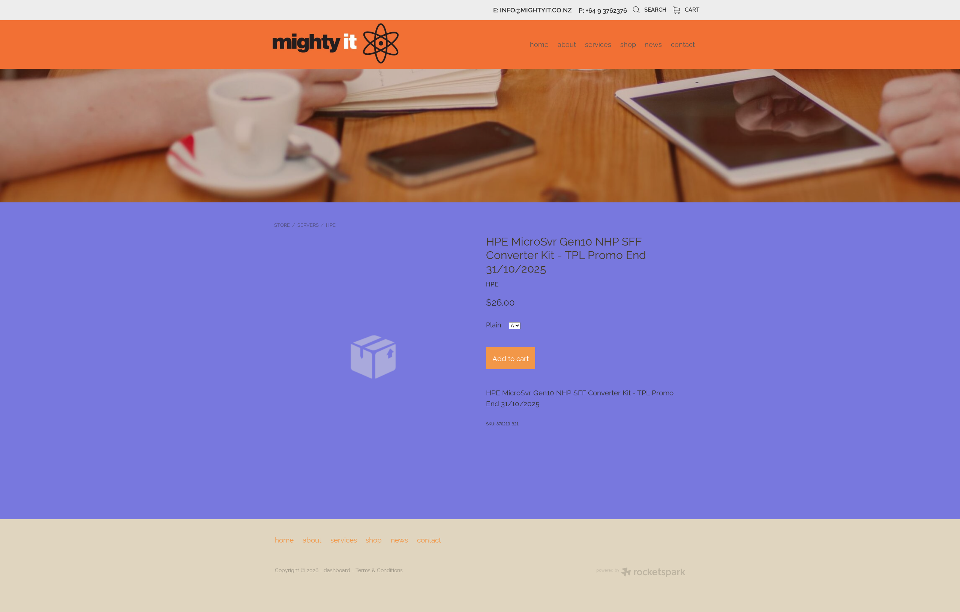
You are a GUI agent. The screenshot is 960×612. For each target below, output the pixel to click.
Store (282, 224)
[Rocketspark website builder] (641, 573)
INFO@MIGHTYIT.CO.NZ (536, 10)
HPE (331, 224)
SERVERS (308, 224)
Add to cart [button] (510, 358)
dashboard (337, 569)
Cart (691, 9)
